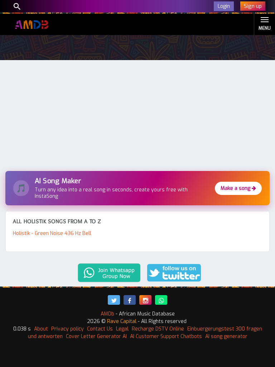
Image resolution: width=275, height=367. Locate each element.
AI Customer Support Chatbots (166, 336)
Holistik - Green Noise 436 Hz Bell (52, 233)
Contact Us (100, 329)
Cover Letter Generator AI (96, 336)
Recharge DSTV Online (158, 329)
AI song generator (226, 336)
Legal (122, 329)
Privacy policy (67, 329)
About (41, 329)
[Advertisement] (137, 117)
